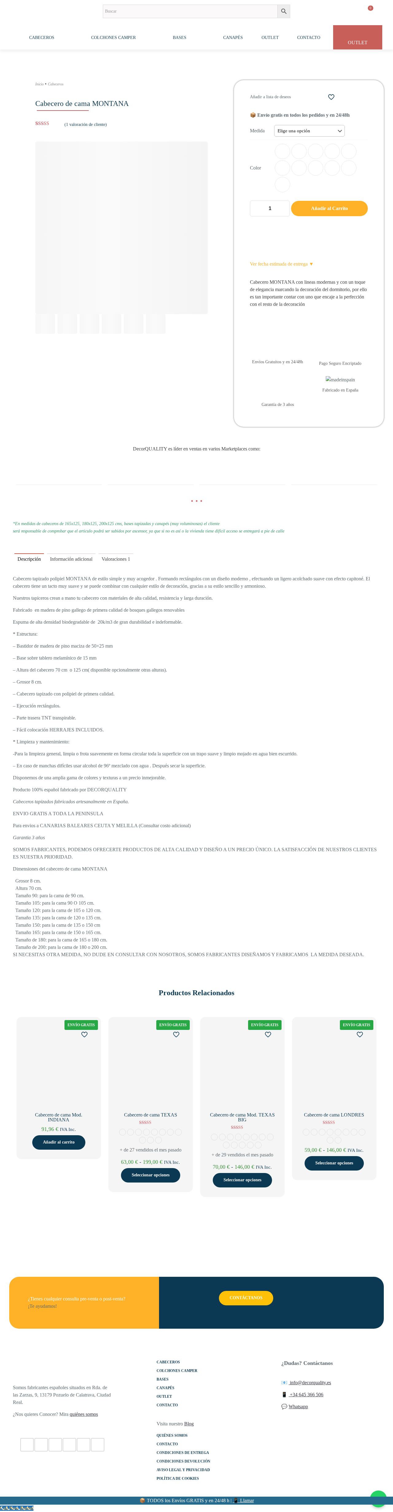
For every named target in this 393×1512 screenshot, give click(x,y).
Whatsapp (298, 1406)
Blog (189, 1423)
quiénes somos (84, 1414)
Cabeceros (56, 84)
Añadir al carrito (59, 1142)
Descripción (29, 559)
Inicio (39, 84)
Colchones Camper (177, 1371)
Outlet (164, 1396)
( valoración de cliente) (85, 124)
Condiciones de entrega (183, 1453)
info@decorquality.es (310, 1382)
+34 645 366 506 (306, 1394)
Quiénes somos (172, 1435)
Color (255, 167)
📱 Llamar (243, 1500)
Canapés (165, 1388)
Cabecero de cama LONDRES (334, 1114)
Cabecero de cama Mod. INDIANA (58, 1117)
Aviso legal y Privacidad (183, 1470)
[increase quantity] (283, 208)
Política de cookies (178, 1478)
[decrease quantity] (256, 208)
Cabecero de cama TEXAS (150, 1114)
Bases (163, 1379)
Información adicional (71, 559)
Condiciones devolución (183, 1461)
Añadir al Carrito (329, 208)
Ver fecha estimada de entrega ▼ (282, 264)
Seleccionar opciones (150, 1175)
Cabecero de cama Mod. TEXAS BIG (242, 1117)
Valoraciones (116, 559)
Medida (257, 130)
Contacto (167, 1405)
